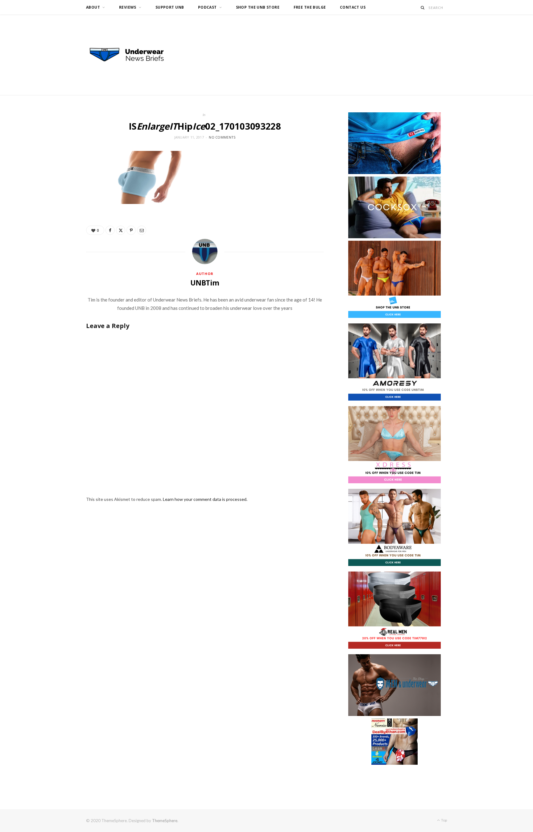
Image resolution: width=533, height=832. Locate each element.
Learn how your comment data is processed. (205, 499)
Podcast (207, 7)
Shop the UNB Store (258, 7)
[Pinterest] (131, 230)
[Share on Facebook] (110, 230)
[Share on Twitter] (120, 230)
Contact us (353, 7)
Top (443, 820)
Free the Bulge (310, 7)
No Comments (222, 137)
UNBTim (204, 283)
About (93, 7)
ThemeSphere (164, 820)
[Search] (423, 8)
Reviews (127, 7)
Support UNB (169, 7)
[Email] (141, 230)
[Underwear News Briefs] (132, 55)
